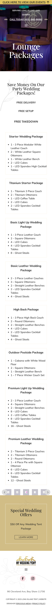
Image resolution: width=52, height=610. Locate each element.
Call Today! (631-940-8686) (26, 19)
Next (47, 492)
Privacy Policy (38, 603)
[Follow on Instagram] (33, 578)
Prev (4, 492)
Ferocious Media (23, 603)
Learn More (26, 537)
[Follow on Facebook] (23, 578)
